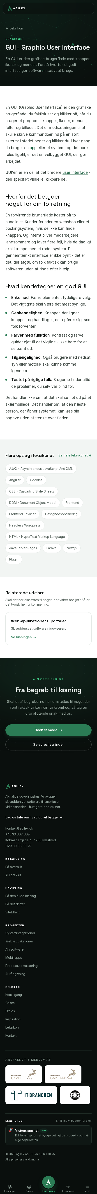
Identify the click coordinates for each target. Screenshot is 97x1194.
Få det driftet (15, 904)
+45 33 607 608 (17, 834)
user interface (75, 172)
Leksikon (14, 28)
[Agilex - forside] (16, 8)
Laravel (51, 548)
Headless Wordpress (25, 525)
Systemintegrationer (20, 933)
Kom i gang (13, 995)
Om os (10, 1011)
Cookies (36, 480)
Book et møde (48, 730)
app (33, 148)
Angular (15, 480)
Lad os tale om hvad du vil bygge (33, 817)
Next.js (72, 548)
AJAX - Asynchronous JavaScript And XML (41, 469)
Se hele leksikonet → (75, 455)
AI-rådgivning (15, 974)
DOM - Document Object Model (32, 503)
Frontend (72, 503)
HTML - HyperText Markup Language (37, 537)
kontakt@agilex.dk (19, 828)
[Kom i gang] (48, 1182)
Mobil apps (13, 957)
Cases (10, 1003)
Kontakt (10, 1035)
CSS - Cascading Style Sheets (31, 491)
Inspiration (13, 1019)
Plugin (13, 559)
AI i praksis (13, 875)
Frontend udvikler (22, 514)
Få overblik (13, 867)
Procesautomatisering (21, 966)
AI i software (14, 949)
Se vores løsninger (48, 744)
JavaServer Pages (23, 548)
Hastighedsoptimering (61, 514)
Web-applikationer (19, 941)
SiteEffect (12, 912)
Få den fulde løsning (20, 896)
